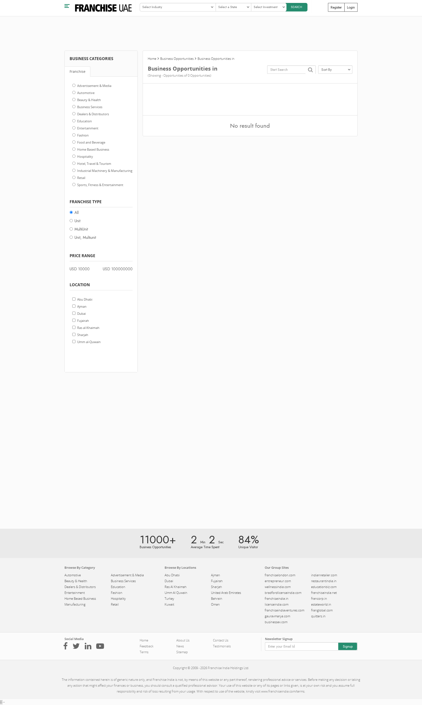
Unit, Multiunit (85, 237)
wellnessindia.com (278, 587)
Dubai (81, 313)
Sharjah (82, 335)
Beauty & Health (89, 100)
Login (351, 7)
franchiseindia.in (276, 598)
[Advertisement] (101, 450)
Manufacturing (74, 604)
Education (84, 121)
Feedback (146, 646)
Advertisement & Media (94, 86)
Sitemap (182, 652)
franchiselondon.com (280, 575)
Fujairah (83, 320)
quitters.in (318, 616)
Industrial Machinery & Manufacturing (104, 170)
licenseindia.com (276, 604)
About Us (183, 640)
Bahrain (216, 598)
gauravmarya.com (277, 616)
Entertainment (87, 128)
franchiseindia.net (324, 592)
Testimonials (222, 646)
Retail (81, 178)
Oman (215, 604)
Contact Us (220, 640)
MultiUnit (81, 229)
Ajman (81, 306)
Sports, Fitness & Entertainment (100, 185)
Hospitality (85, 156)
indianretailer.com (324, 575)
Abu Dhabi (84, 299)
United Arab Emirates (226, 592)
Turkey (169, 598)
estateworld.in (321, 604)
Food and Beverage (91, 142)
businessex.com (276, 622)
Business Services (89, 107)
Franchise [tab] (77, 71)
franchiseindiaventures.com (284, 610)
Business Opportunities (177, 58)
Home (152, 58)
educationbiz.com (324, 587)
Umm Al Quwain (176, 592)
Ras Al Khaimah (176, 587)
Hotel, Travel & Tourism (94, 163)
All (76, 212)
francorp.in (319, 598)
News (180, 646)
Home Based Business (93, 149)
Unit (77, 221)
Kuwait (169, 604)
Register (336, 7)
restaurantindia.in (324, 581)
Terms (144, 652)
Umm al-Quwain (89, 342)
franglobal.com (322, 610)
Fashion (83, 135)
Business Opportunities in (216, 58)
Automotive (86, 93)
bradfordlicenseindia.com (283, 592)
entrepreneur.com (278, 581)
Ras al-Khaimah (88, 328)
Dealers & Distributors (93, 114)
